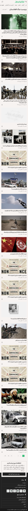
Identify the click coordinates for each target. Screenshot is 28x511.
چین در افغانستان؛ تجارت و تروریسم (18, 254)
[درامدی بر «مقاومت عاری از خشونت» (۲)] (14, 352)
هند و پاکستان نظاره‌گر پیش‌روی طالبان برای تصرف (15, 232)
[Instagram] (14, 491)
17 (11, 456)
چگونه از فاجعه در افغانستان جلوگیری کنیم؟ (16, 450)
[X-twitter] (21, 491)
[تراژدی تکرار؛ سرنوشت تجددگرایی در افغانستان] (14, 70)
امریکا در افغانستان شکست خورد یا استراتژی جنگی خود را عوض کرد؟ (15, 102)
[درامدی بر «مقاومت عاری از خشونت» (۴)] (14, 266)
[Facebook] (24, 491)
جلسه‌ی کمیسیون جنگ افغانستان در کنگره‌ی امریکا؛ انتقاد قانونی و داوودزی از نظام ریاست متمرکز (14, 57)
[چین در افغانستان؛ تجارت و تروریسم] (14, 244)
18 (8, 456)
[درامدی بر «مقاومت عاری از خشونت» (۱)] (14, 374)
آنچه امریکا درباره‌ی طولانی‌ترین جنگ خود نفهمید (16, 210)
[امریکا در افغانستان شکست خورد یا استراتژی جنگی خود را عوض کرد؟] (14, 91)
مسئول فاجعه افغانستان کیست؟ (19, 318)
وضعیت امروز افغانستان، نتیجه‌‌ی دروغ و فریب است (15, 146)
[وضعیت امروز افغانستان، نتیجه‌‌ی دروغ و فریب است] (14, 136)
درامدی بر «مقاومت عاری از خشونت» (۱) (17, 383)
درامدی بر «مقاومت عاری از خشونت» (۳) (17, 297)
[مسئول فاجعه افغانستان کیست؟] (14, 309)
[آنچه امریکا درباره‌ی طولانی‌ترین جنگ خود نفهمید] (14, 201)
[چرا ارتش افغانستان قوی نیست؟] (14, 179)
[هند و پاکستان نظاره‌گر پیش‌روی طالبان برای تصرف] (14, 223)
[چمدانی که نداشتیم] (14, 115)
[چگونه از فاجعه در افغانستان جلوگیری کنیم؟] (14, 440)
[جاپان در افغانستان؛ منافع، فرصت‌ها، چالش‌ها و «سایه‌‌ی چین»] (14, 417)
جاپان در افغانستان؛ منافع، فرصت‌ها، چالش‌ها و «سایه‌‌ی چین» (16, 427)
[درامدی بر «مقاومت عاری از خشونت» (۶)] (14, 158)
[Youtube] (17, 491)
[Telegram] (11, 491)
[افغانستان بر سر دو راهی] (14, 331)
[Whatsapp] (8, 491)
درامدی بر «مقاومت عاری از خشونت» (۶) (17, 167)
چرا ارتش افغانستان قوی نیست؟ (19, 189)
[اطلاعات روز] (19, 2)
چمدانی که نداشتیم (22, 124)
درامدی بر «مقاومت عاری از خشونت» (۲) (17, 362)
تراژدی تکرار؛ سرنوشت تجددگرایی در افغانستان (16, 79)
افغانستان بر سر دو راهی (21, 340)
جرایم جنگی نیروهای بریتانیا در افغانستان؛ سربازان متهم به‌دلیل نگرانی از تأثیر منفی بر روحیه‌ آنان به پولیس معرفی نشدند (14, 32)
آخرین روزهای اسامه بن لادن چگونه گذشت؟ (17, 405)
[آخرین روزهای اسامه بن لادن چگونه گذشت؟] (14, 395)
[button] (25, 2)
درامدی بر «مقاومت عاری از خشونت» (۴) (17, 275)
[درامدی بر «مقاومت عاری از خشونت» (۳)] (14, 287)
